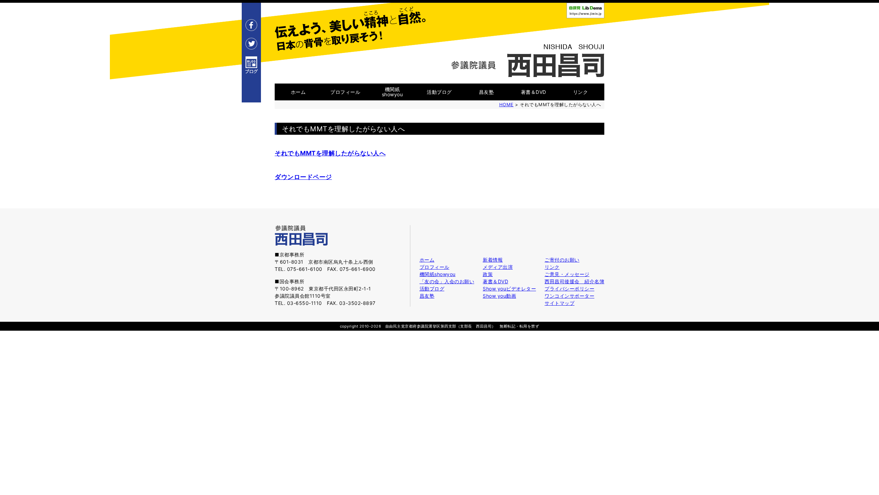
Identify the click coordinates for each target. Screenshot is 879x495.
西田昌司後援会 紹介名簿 (574, 281)
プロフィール (345, 92)
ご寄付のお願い (562, 260)
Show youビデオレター (509, 289)
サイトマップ (559, 303)
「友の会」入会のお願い (447, 281)
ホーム (298, 92)
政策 (488, 274)
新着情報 (493, 260)
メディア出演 (498, 267)
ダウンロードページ (303, 176)
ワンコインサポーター (569, 296)
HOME (506, 104)
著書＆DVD (533, 92)
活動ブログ (439, 92)
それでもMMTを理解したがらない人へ (330, 153)
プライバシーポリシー (569, 289)
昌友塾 (486, 92)
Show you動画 (499, 296)
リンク (580, 92)
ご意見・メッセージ (567, 274)
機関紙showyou (392, 91)
